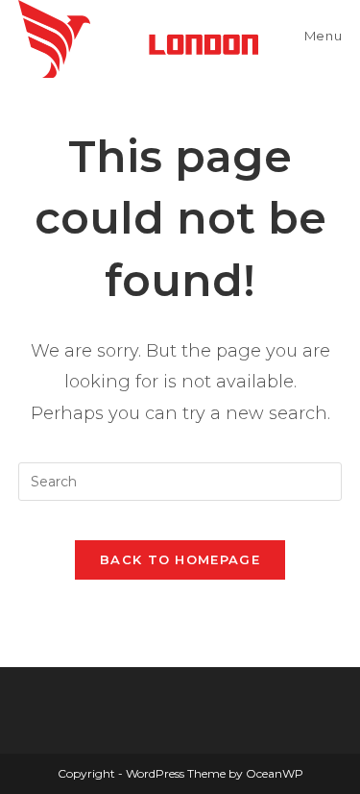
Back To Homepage (180, 559)
